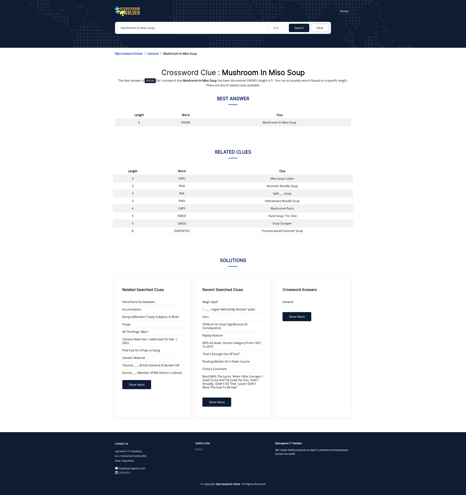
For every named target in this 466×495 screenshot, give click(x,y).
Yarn (205, 317)
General (153, 54)
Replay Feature (212, 335)
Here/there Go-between (138, 302)
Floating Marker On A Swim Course (226, 361)
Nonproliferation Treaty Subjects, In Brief (150, 317)
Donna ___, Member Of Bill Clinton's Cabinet (152, 373)
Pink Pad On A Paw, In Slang (141, 350)
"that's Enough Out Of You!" (221, 354)
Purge (126, 324)
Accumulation (131, 309)
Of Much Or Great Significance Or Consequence (225, 326)
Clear (319, 28)
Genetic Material (133, 358)
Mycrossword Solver (129, 54)
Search (299, 28)
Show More (137, 384)
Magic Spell (210, 302)
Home (344, 11)
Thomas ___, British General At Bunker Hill (150, 365)
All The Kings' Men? (135, 332)
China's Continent (214, 369)
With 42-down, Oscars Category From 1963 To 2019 (231, 344)
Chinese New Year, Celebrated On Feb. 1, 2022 (150, 341)
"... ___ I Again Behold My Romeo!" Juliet (228, 309)
